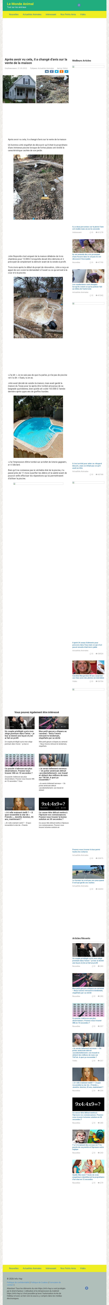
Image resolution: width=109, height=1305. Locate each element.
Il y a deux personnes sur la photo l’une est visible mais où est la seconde (88, 228)
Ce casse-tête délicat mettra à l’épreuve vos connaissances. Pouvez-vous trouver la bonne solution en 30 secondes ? (53, 815)
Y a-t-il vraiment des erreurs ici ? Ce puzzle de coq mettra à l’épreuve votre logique (88, 1147)
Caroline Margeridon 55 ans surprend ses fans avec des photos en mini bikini (88, 677)
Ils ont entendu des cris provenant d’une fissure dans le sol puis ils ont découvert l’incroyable (86, 256)
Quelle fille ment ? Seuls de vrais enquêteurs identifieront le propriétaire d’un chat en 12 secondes (88, 1177)
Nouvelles (14, 14)
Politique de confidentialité (18, 1282)
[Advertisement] (54, 36)
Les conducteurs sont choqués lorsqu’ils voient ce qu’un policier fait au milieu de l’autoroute (87, 286)
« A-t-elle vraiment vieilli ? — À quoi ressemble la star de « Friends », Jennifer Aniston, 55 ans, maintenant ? (19, 815)
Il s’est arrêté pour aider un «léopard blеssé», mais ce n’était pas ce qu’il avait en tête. (87, 466)
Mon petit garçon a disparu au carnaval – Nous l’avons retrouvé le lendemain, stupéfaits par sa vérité (53, 734)
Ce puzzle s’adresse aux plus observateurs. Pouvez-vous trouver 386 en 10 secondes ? (18, 770)
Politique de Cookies (39, 1282)
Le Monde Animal (20, 4)
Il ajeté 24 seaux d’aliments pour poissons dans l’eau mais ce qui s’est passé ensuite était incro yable (87, 645)
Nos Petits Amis (68, 14)
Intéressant (51, 14)
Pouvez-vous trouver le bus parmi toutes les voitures (86, 851)
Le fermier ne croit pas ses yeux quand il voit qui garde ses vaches (88, 881)
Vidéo (83, 14)
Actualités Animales (32, 14)
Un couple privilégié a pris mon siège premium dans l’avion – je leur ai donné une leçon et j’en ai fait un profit (19, 734)
